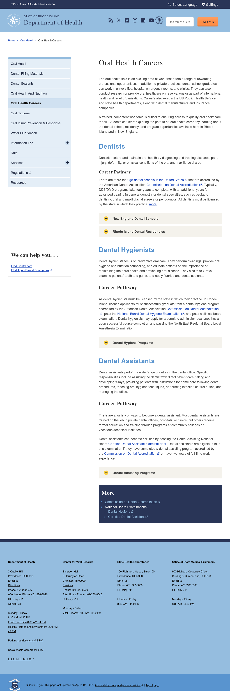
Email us (13, 580)
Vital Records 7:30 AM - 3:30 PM (82, 613)
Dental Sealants (22, 83)
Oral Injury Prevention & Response (36, 123)
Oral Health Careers (26, 103)
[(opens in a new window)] (111, 20)
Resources (18, 182)
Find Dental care (21, 266)
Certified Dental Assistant (126, 516)
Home (11, 40)
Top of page (152, 685)
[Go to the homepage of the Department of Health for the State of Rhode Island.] (16, 20)
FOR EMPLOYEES (19, 659)
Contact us (14, 603)
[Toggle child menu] (67, 143)
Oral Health (26, 40)
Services (17, 162)
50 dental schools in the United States (156, 179)
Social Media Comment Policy (25, 650)
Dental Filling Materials (27, 73)
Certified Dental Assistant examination (135, 443)
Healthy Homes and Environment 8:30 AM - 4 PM (33, 629)
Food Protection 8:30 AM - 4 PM (27, 622)
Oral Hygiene (20, 113)
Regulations (19, 172)
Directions (14, 585)
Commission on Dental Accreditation (172, 184)
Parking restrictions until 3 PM (25, 640)
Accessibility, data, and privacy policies (118, 685)
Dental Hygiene (119, 511)
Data (14, 152)
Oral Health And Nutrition (29, 93)
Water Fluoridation (24, 132)
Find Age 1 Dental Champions (30, 270)
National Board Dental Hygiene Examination (148, 313)
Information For (22, 142)
